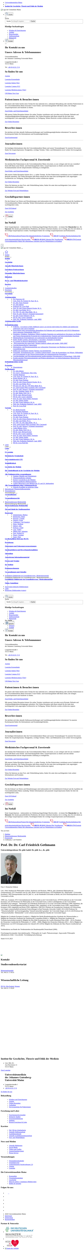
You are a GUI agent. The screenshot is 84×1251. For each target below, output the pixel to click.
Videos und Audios (15, 1149)
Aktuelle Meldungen (15, 1145)
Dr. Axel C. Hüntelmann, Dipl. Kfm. (25, 373)
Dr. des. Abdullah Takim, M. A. (23, 391)
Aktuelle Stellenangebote (17, 1132)
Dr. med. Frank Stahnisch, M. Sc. (24, 316)
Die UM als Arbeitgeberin (17, 1130)
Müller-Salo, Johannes (20, 531)
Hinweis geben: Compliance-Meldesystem (22, 1182)
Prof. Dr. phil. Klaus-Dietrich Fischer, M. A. (27, 308)
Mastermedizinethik (7, 970)
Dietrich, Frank (18, 520)
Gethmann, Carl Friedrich (21, 522)
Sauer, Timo (17, 537)
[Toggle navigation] (22, 248)
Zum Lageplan (5, 1070)
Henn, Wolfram (18, 524)
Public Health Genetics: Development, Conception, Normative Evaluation (37, 340)
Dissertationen (17, 367)
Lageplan (12, 1168)
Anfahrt (11, 32)
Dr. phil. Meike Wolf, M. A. (22, 393)
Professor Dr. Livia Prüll (21, 306)
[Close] (6, 43)
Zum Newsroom (10, 153)
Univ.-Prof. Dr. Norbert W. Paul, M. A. (25, 301)
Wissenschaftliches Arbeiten (22, 478)
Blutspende (12, 38)
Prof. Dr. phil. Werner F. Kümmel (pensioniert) (28, 314)
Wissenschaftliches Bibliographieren (24, 481)
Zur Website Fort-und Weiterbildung (16, 190)
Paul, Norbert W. (18, 533)
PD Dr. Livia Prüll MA (20, 443)
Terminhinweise (14, 1163)
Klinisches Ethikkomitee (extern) (15, 590)
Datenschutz (9, 1218)
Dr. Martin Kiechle (19, 410)
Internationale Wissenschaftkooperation (17, 489)
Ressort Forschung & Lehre (18, 1122)
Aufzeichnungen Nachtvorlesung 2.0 (21, 1164)
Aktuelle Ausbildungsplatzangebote (20, 1136)
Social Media (13, 1147)
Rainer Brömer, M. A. (20, 378)
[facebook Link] (6, 1207)
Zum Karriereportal (11, 137)
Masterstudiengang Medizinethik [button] (15, 502)
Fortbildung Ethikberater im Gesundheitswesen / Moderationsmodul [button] (27, 576)
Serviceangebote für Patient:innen (20, 1107)
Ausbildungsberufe (15, 1134)
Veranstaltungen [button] (10, 491)
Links (7, 588)
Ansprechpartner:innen (16, 1151)
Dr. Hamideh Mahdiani (20, 411)
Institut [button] (7, 255)
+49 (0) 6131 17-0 (14, 67)
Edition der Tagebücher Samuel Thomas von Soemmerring (32, 351)
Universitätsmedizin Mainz (13, 2)
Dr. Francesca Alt (18, 299)
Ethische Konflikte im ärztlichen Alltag (25, 487)
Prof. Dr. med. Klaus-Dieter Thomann (25, 399)
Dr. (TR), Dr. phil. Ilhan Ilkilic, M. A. (25, 312)
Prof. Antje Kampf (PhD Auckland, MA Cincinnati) (30, 424)
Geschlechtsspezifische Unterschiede (25, 345)
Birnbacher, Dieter (19, 517)
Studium (11, 1120)
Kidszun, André (18, 528)
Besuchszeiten (13, 34)
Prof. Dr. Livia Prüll (19, 406)
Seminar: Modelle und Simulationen (24, 476)
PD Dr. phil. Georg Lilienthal (22, 317)
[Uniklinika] (19, 1232)
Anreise (7, 76)
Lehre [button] (7, 445)
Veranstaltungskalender (16, 1161)
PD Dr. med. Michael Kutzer (22, 395)
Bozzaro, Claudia (18, 518)
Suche (7, 18)
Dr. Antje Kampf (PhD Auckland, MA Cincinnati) (29, 387)
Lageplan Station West (12, 83)
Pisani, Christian (18, 535)
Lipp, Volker (17, 529)
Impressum (8, 1216)
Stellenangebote (14, 36)
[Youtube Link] (7, 1200)
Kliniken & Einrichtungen (17, 30)
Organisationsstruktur (16, 1178)
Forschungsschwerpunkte (17, 1115)
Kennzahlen (13, 1176)
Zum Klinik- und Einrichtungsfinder (16, 111)
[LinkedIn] (6, 1196)
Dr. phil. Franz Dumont (20, 303)
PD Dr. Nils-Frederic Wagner (10, 986)
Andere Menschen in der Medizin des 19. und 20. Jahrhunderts (33, 483)
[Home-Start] (6, 253)
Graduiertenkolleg (11, 288)
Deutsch (11, 626)
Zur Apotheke (9, 212)
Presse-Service (13, 1153)
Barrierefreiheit (10, 1219)
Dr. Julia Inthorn (18, 304)
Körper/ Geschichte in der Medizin (24, 480)
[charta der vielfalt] (12, 1248)
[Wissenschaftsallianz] (19, 1239)
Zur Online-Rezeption (12, 122)
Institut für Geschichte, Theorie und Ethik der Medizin (24, 6)
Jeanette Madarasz (19, 375)
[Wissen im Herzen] (12, 1246)
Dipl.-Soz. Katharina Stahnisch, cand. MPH (27, 319)
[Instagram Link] (6, 1203)
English (11, 627)
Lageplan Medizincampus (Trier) (15, 90)
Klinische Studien (14, 1117)
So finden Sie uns (6, 1092)
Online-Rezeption (14, 1103)
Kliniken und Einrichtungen (18, 1099)
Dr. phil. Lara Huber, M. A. (22, 310)
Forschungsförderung (16, 1118)
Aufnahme (12, 1105)
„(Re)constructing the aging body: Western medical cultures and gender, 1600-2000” (40, 343)
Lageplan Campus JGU (12, 86)
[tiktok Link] (6, 1210)
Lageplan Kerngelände (12, 79)
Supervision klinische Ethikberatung (16, 587)
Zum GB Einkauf (10, 208)
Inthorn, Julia (17, 526)
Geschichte (12, 1180)
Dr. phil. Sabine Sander (20, 400)
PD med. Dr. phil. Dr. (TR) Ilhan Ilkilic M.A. (27, 386)
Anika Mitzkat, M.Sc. (20, 428)
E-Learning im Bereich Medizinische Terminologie (29, 341)
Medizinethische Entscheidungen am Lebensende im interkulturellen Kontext (38, 338)
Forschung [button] (8, 290)
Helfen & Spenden (15, 1183)
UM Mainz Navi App (12, 93)
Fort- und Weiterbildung (17, 1137)
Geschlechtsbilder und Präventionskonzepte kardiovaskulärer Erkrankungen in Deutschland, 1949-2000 (46, 356)
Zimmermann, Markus (20, 515)
